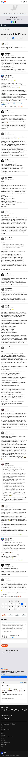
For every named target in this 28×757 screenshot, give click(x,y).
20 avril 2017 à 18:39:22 (9, 465)
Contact (2, 726)
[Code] (17, 635)
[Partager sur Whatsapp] (13, 22)
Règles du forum (18, 694)
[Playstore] (2, 718)
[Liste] (11, 635)
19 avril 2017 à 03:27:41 (9, 290)
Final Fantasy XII (7, 13)
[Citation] (15, 635)
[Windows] (9, 718)
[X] (5, 709)
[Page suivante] (15, 601)
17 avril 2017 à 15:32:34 (9, 112)
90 (9, 609)
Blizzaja (7, 409)
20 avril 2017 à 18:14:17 (9, 433)
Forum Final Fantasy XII (22, 13)
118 (18, 38)
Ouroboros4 (8, 53)
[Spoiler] (18, 635)
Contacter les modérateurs (8, 694)
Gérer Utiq (3, 740)
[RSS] (15, 709)
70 (22, 606)
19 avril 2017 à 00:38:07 (9, 275)
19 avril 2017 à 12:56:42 (9, 307)
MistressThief (8, 75)
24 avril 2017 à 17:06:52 (9, 580)
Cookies (3, 738)
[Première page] (10, 601)
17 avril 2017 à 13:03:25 (9, 55)
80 (25, 606)
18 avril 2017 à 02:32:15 (9, 179)
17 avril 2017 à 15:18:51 (9, 77)
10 (2, 606)
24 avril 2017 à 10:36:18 (9, 540)
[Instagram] (9, 709)
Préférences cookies (5, 742)
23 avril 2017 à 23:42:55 (9, 507)
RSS (2, 746)
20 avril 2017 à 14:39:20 (9, 411)
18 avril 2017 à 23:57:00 (9, 239)
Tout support (8, 19)
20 (5, 606)
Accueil (2, 13)
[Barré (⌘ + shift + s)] (8, 635)
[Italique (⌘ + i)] (4, 635)
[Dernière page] (18, 601)
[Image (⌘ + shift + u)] (4, 637)
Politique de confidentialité (7, 737)
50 (15, 606)
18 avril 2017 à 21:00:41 (9, 213)
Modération (3, 735)
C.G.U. (2, 731)
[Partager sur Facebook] (12, 22)
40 (12, 606)
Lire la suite (3, 674)
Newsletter (3, 744)
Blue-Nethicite (8, 177)
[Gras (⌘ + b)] (2, 635)
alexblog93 (8, 505)
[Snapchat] (25, 709)
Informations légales (5, 729)
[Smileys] (2, 637)
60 (18, 606)
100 (13, 609)
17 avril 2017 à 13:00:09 (9, 45)
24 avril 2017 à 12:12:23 (9, 566)
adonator (7, 132)
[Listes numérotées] (13, 635)
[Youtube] (12, 709)
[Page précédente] (12, 601)
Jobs (2, 748)
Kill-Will (7, 43)
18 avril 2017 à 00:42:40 (9, 161)
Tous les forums (14, 13)
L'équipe (2, 727)
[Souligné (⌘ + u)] (6, 635)
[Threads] (22, 709)
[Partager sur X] (15, 22)
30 (9, 606)
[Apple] (5, 718)
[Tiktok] (19, 709)
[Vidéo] (6, 637)
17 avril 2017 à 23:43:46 (9, 134)
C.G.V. (2, 733)
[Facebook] (2, 709)
